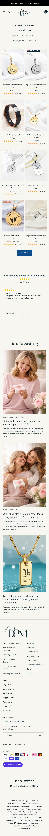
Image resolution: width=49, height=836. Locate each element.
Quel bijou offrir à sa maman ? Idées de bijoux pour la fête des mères (23, 515)
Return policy (8, 702)
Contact (30, 669)
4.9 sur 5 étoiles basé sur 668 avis (24, 786)
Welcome (30, 648)
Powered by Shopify (20, 744)
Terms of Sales (8, 689)
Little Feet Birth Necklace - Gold (12, 237)
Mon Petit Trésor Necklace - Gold (13, 86)
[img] (24, 279)
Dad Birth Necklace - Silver (36, 185)
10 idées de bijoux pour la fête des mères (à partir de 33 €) (21, 422)
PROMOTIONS (32, 652)
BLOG (29, 673)
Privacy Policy (8, 706)
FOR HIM (32, 41)
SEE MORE (24, 252)
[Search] (9, 12)
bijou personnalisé (11, 510)
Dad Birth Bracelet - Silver (12, 135)
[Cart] (44, 12)
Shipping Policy (8, 698)
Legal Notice (7, 685)
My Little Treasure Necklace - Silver (36, 86)
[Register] (40, 735)
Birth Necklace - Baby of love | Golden (36, 136)
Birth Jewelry (19, 41)
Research (6, 710)
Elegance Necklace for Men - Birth (36, 237)
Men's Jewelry (32, 660)
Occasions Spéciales (34, 665)
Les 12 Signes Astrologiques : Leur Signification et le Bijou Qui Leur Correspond (21, 599)
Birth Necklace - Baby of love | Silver (13, 186)
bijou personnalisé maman (14, 417)
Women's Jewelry (33, 656)
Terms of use (7, 693)
